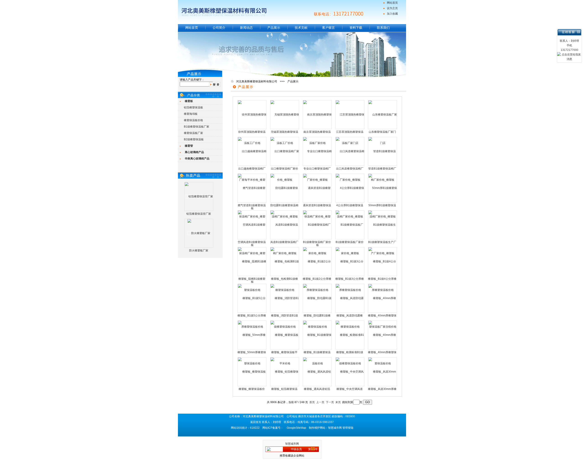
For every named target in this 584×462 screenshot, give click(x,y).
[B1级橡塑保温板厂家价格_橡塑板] (350, 239)
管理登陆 (347, 427)
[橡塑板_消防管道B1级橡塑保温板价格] (284, 312)
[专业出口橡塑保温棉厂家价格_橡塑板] (317, 165)
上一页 (320, 402)
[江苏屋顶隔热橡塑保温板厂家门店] (350, 129)
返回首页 (255, 422)
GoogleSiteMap (296, 427)
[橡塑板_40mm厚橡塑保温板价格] (382, 349)
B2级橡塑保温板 (194, 139)
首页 (312, 402)
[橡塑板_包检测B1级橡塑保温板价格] (284, 275)
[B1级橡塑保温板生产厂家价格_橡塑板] (382, 239)
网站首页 (392, 2)
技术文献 (301, 27)
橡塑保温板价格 (193, 120)
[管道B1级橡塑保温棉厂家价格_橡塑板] (382, 165)
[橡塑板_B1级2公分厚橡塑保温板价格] (317, 275)
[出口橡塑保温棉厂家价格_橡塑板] (284, 165)
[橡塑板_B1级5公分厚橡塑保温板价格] (252, 312)
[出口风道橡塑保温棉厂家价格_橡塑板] (350, 165)
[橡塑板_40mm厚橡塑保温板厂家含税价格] (382, 312)
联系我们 (383, 27)
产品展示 (273, 27)
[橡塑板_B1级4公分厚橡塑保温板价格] (382, 275)
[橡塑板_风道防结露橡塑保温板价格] (350, 312)
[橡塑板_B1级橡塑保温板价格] (317, 349)
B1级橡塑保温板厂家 (196, 126)
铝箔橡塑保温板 (193, 107)
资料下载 (355, 27)
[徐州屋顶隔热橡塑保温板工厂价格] (252, 129)
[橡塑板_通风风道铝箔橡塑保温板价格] (317, 386)
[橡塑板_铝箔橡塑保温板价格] (284, 386)
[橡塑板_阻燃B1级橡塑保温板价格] (252, 275)
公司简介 (219, 27)
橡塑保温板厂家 (193, 133)
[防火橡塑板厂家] (199, 233)
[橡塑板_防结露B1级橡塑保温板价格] (317, 312)
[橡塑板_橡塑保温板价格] (252, 386)
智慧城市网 (292, 443)
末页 (338, 402)
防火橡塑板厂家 (198, 250)
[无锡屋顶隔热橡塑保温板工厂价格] (284, 129)
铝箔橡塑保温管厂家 (198, 213)
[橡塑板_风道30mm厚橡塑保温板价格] (382, 386)
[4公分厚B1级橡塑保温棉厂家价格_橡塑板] (350, 202)
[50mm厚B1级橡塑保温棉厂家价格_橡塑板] (382, 202)
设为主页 (392, 8)
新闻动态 (246, 27)
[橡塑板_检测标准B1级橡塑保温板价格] (350, 349)
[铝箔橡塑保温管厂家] (199, 196)
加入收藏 (392, 13)
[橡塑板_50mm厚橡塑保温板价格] (252, 349)
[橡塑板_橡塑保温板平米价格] (284, 349)
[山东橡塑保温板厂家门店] (382, 129)
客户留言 (328, 27)
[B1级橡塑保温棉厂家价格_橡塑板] (317, 239)
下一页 (330, 402)
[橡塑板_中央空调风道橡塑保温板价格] (350, 386)
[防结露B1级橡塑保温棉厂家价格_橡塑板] (284, 202)
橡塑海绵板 (191, 113)
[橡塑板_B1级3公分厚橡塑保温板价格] (350, 275)
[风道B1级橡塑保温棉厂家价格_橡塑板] (284, 239)
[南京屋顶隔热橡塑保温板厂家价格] (317, 129)
